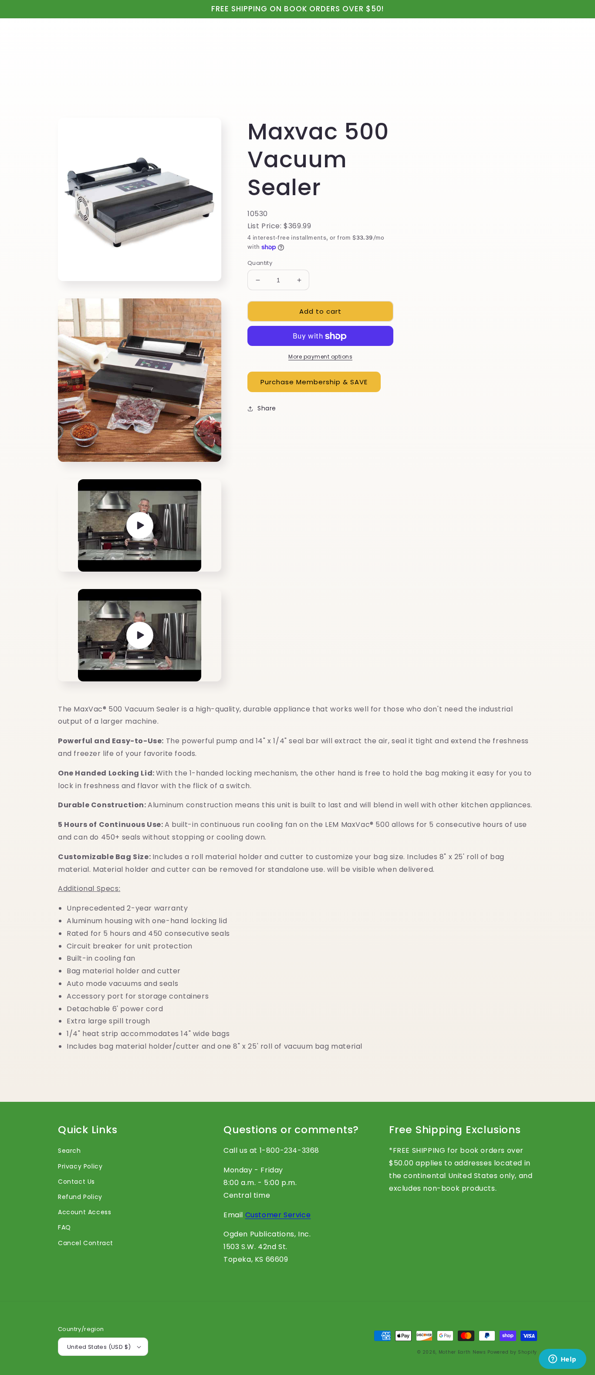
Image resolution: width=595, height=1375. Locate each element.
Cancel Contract (85, 1243)
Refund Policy (80, 1196)
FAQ (64, 1227)
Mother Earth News (462, 1352)
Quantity (259, 263)
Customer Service (278, 1215)
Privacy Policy (80, 1166)
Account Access (84, 1212)
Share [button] (266, 408)
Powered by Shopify (512, 1352)
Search (69, 1150)
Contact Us (76, 1181)
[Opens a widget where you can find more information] (562, 1360)
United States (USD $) (99, 1347)
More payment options (320, 357)
